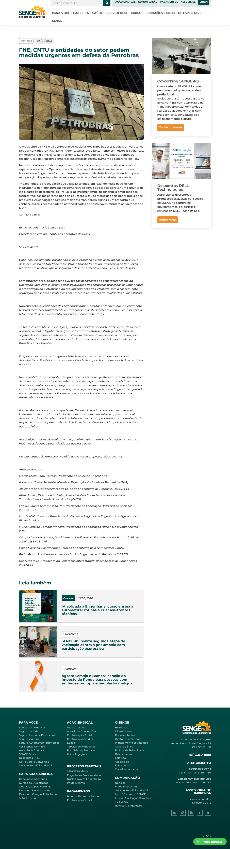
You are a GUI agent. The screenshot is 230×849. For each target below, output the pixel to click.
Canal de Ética (124, 746)
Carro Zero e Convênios (34, 761)
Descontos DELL (29, 757)
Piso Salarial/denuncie (81, 750)
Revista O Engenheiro (129, 805)
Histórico (121, 727)
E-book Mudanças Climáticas (133, 798)
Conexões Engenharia (33, 779)
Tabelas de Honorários (81, 746)
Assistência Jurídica (31, 750)
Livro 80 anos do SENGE (130, 794)
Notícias (120, 782)
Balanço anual (124, 754)
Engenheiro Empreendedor (84, 775)
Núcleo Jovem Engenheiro (84, 779)
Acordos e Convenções (81, 731)
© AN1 (207, 835)
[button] (210, 841)
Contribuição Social (79, 735)
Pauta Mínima (76, 782)
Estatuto (120, 757)
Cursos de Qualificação (33, 782)
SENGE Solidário (77, 771)
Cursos (137, 13)
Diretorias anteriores (128, 739)
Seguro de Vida (28, 731)
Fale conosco (123, 765)
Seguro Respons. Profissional (37, 735)
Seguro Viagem (29, 739)
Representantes (125, 735)
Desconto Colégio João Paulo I (38, 794)
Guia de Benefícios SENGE (35, 765)
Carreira (81, 13)
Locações (155, 13)
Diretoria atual (124, 731)
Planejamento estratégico (131, 742)
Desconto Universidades (34, 790)
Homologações (77, 754)
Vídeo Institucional (127, 786)
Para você (61, 13)
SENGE (57, 20)
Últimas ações (76, 727)
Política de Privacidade (129, 750)
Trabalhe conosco (126, 769)
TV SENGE (121, 801)
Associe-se (122, 761)
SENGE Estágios (29, 798)
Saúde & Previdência (109, 13)
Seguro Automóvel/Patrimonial (39, 742)
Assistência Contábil (32, 746)
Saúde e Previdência (32, 727)
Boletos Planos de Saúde (83, 796)
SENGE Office (27, 754)
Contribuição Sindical (80, 739)
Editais (71, 742)
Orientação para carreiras (35, 786)
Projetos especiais (182, 13)
